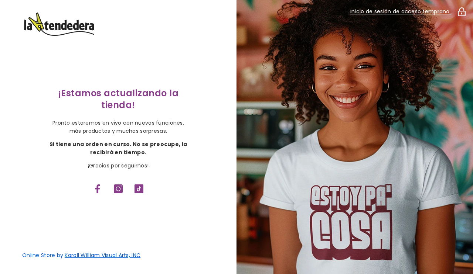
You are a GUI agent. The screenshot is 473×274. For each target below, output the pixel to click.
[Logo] (118, 24)
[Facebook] (97, 189)
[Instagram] (118, 189)
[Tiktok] (139, 189)
